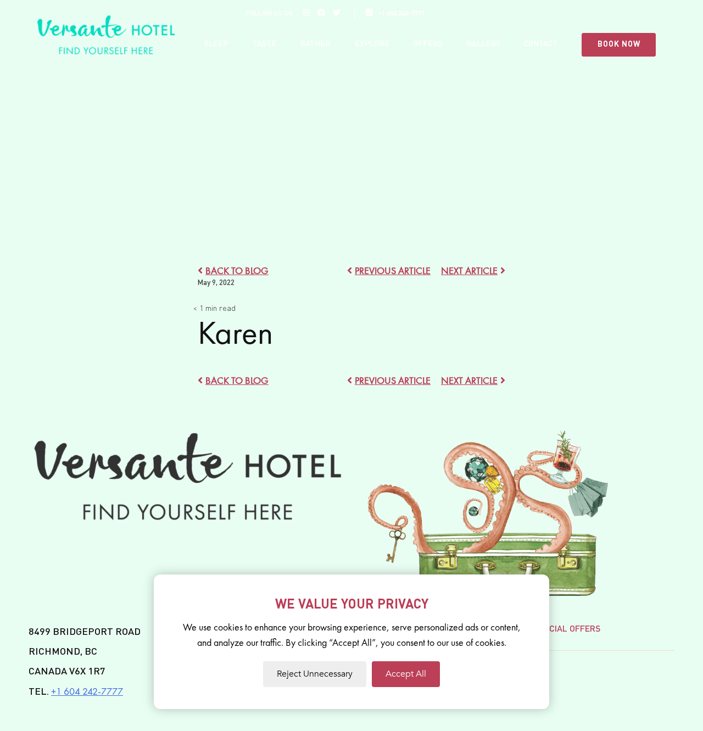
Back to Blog (237, 270)
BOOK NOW (619, 44)
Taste (264, 44)
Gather (315, 44)
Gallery (483, 44)
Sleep (216, 44)
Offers (428, 44)
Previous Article (393, 270)
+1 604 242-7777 (401, 13)
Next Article (469, 270)
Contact (540, 44)
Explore (372, 44)
